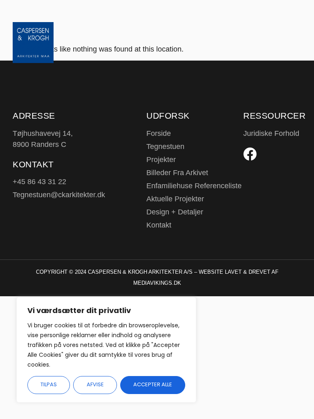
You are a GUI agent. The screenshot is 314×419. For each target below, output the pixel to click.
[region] (106, 350)
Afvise (95, 384)
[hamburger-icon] (285, 28)
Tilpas (48, 384)
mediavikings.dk (157, 283)
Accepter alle (152, 384)
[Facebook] (250, 154)
